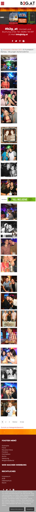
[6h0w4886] (8, 152)
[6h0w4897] (8, 246)
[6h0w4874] (8, 63)
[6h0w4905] (8, 319)
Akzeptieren (30, 509)
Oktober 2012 (17, 50)
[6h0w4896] (8, 229)
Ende (22, 422)
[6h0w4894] (8, 212)
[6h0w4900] (8, 264)
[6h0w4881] (8, 115)
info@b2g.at (22, 34)
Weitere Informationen (16, 509)
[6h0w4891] (8, 187)
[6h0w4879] (8, 98)
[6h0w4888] (8, 170)
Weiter (14, 422)
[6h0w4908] (8, 356)
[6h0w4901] (8, 284)
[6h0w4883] (8, 135)
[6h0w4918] (8, 408)
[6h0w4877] (8, 80)
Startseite (6, 50)
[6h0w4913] (8, 391)
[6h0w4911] (8, 373)
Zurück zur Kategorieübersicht (12, 427)
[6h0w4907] (8, 336)
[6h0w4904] (8, 301)
